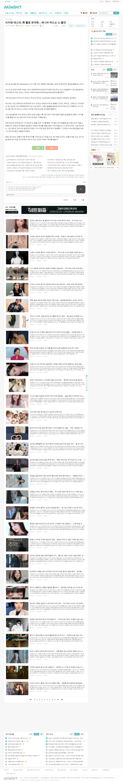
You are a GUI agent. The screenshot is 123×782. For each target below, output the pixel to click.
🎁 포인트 (93, 13)
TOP (86, 378)
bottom (86, 390)
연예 (92, 22)
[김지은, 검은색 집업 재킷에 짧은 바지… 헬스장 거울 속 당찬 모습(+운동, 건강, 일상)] (17, 561)
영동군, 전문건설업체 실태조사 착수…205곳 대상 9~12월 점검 (101, 98)
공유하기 (64, 25)
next (86, 385)
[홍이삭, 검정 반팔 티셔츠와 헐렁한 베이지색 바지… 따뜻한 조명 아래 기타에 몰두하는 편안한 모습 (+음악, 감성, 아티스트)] (17, 640)
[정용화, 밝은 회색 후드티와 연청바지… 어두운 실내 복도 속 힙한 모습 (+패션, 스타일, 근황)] (17, 624)
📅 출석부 (84, 13)
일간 (31, 734)
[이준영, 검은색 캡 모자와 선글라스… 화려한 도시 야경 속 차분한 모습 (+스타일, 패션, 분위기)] (17, 672)
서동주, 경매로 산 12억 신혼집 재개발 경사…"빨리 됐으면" (24, 162)
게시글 (109, 34)
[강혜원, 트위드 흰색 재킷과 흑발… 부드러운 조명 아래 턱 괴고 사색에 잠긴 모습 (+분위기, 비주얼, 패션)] (17, 497)
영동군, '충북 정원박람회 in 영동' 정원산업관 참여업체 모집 (101, 90)
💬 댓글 (35, 25)
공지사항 (84, 770)
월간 (42, 734)
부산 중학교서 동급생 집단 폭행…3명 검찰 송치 (61, 159)
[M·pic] (16, 1)
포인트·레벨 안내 (10, 773)
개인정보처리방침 (18, 770)
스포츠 (102, 22)
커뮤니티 (19, 13)
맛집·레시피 (43, 13)
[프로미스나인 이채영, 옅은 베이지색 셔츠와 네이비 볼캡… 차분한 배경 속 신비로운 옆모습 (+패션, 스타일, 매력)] (17, 337)
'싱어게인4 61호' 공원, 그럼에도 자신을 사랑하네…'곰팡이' (64, 165)
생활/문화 (112, 24)
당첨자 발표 (94, 770)
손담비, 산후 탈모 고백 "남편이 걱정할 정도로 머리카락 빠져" (25, 168)
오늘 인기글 (9, 13)
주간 (36, 734)
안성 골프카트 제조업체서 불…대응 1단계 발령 (21, 170)
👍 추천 (28, 25)
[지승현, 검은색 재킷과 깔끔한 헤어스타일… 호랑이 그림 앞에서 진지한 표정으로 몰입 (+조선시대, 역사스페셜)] (17, 241)
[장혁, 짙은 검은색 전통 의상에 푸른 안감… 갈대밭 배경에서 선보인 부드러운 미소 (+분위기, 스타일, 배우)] (17, 305)
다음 (82, 200)
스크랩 (70, 25)
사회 (101, 24)
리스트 (66, 200)
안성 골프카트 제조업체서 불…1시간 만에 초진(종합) (63, 162)
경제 (92, 24)
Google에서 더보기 (80, 25)
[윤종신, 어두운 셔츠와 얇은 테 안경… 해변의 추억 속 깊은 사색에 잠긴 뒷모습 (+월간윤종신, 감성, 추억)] (17, 545)
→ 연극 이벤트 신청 (12, 212)
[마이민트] (8, 1)
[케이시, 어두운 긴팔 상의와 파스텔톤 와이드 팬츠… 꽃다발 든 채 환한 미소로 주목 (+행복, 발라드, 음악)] (17, 321)
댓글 (86, 388)
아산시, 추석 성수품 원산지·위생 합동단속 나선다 (101, 82)
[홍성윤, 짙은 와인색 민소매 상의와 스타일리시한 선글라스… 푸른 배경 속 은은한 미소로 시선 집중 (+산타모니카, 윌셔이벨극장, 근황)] (17, 529)
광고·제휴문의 (74, 770)
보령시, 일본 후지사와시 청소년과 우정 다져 (101, 74)
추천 (109, 69)
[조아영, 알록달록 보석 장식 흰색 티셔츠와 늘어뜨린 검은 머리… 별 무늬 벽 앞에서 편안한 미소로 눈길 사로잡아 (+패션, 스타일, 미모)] (17, 449)
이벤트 (65, 13)
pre (86, 380)
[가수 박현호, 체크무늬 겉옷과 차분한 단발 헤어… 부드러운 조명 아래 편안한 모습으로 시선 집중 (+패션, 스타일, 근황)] (17, 273)
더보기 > (115, 150)
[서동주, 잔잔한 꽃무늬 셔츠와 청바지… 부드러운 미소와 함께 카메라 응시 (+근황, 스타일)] (17, 257)
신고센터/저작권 (48, 770)
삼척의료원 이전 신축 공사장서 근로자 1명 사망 (21, 159)
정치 (110, 22)
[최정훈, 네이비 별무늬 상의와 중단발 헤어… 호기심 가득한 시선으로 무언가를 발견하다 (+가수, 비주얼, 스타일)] (17, 513)
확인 (81, 189)
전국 (92, 26)
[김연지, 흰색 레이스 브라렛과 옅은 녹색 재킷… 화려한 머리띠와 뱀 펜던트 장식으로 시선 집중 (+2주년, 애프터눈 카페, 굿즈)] (17, 385)
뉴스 (51, 13)
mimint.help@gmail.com (95, 777)
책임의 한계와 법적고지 (33, 770)
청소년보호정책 (61, 770)
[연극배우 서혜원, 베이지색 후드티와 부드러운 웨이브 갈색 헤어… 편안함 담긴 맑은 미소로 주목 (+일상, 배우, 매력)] (17, 577)
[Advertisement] (98, 7)
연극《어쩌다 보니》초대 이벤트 (104, 167)
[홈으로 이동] (13, 7)
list (86, 383)
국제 (101, 26)
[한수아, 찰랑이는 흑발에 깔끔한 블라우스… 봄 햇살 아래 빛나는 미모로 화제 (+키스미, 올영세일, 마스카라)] (17, 592)
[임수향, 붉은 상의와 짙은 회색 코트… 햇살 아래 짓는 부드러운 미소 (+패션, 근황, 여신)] (17, 465)
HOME (86, 376)
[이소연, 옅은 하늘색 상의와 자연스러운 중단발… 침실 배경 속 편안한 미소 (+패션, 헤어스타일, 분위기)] (17, 401)
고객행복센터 (105, 770)
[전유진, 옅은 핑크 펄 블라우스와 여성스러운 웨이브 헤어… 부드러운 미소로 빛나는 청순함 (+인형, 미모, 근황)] (17, 226)
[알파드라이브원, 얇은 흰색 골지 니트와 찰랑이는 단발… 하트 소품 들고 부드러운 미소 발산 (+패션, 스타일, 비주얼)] (17, 433)
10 (58, 699)
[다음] (117, 167)
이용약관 (6, 770)
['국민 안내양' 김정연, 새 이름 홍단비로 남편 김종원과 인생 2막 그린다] (17, 353)
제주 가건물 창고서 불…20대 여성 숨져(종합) (60, 170)
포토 (110, 26)
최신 (115, 69)
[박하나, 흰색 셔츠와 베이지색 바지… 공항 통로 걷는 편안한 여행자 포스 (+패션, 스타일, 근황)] (17, 656)
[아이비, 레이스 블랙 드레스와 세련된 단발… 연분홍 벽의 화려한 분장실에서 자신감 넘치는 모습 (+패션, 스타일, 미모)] (17, 688)
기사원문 (56, 25)
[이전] (91, 167)
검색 (116, 13)
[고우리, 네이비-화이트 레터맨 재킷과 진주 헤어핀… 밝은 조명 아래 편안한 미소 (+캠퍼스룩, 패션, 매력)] (17, 289)
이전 (74, 200)
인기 (104, 69)
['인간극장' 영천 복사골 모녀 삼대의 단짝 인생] (17, 417)
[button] (101, 1)
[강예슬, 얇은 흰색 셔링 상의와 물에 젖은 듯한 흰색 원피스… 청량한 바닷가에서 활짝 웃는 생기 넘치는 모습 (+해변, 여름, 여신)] (17, 481)
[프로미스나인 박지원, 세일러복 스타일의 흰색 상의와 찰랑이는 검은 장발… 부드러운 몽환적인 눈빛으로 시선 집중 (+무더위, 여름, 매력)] (17, 369)
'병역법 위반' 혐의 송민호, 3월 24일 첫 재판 (60, 168)
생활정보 (33, 13)
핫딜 (26, 13)
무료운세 (58, 13)
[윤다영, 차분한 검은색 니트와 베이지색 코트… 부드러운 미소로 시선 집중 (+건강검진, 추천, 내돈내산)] (17, 608)
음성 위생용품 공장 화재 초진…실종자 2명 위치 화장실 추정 (24, 165)
